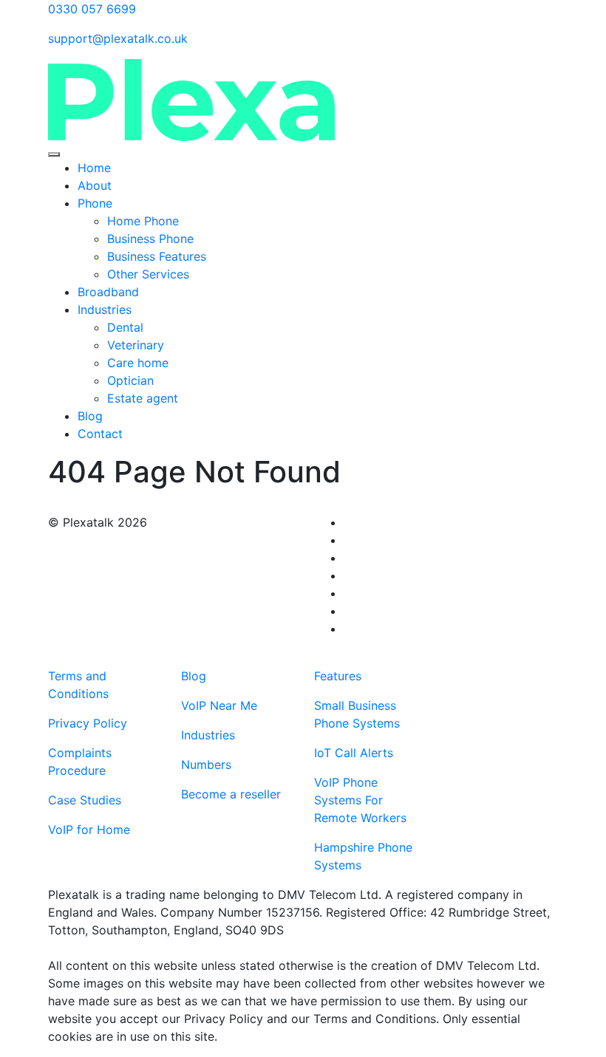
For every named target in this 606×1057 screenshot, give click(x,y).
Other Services (148, 274)
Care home (139, 362)
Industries (105, 309)
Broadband (108, 291)
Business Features (156, 256)
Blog (90, 415)
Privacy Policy (87, 723)
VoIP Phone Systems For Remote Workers (360, 800)
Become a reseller (231, 794)
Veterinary (135, 345)
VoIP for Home (89, 829)
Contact (100, 433)
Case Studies (84, 800)
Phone (95, 203)
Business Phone (150, 238)
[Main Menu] (54, 154)
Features (337, 675)
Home (94, 167)
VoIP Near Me (219, 705)
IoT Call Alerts (353, 752)
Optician (132, 380)
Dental (125, 327)
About (95, 185)
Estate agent (144, 398)
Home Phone (143, 220)
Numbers (206, 764)
